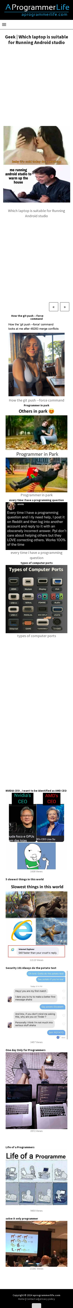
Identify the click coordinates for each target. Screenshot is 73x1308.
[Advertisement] (36, 86)
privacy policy (47, 1299)
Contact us (32, 1299)
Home (21, 1299)
